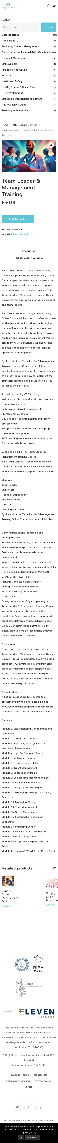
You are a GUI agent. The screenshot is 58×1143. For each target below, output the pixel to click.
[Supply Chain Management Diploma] (8, 881)
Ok (21, 1137)
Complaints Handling (18, 1081)
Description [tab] (29, 251)
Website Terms (20, 1074)
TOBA (29, 1087)
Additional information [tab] (29, 258)
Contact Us (40, 1074)
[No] (54, 1132)
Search (6, 20)
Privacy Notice (43, 1081)
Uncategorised (10, 129)
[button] (54, 5)
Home (5, 124)
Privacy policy (32, 1137)
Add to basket (18, 219)
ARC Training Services (25, 124)
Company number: (29, 1064)
